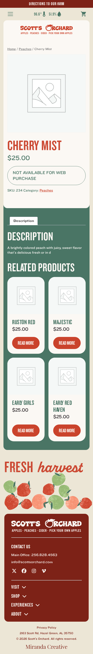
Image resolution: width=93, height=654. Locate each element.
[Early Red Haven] (67, 376)
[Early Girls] (26, 376)
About (16, 614)
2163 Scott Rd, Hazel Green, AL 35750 (46, 633)
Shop (15, 596)
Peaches (25, 49)
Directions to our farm (46, 4)
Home (11, 49)
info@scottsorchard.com (32, 562)
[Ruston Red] (26, 295)
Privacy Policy (46, 627)
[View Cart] (83, 14)
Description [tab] (23, 221)
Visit (15, 587)
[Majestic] (67, 295)
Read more (26, 343)
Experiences (22, 605)
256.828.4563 (44, 555)
